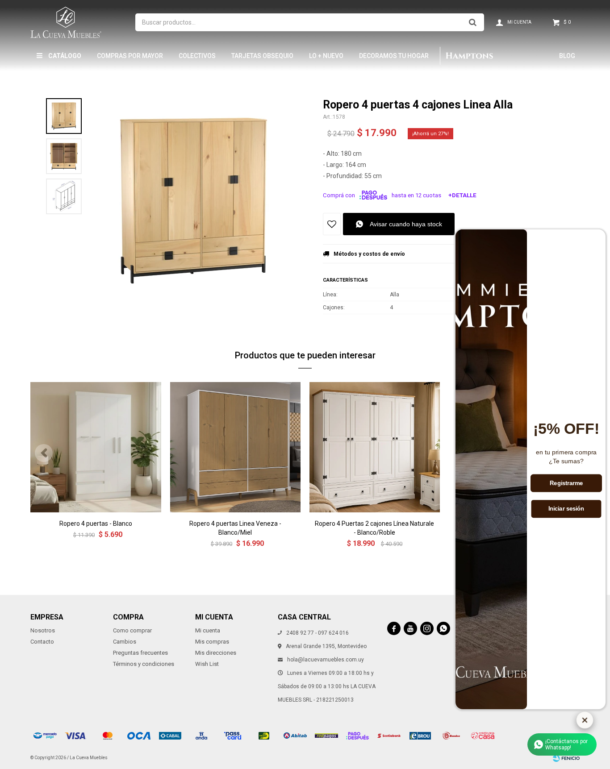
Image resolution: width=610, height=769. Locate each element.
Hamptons (469, 56)
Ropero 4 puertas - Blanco (95, 523)
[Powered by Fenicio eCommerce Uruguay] (566, 758)
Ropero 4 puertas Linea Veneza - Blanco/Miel (235, 528)
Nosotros (42, 630)
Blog (567, 55)
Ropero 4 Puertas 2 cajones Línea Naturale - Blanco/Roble (374, 528)
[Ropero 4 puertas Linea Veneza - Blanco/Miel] (235, 447)
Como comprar (132, 630)
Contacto (42, 641)
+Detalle (462, 195)
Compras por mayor (130, 55)
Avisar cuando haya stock (406, 224)
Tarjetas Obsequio (262, 55)
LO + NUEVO (326, 55)
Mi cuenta (207, 630)
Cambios (124, 641)
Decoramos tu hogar (394, 55)
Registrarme (566, 483)
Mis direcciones (215, 652)
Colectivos (197, 55)
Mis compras (212, 641)
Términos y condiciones (143, 664)
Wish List (207, 664)
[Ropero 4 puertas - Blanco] (95, 447)
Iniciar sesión (566, 509)
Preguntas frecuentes (140, 652)
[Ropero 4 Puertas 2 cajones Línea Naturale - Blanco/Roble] (374, 447)
